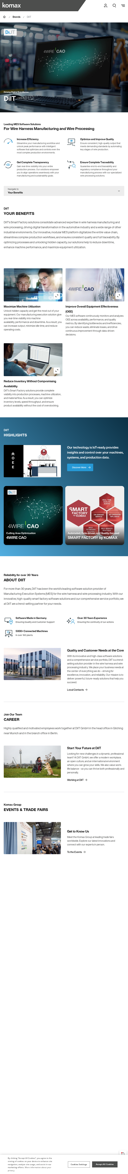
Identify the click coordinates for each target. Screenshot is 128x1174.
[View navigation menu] (123, 5)
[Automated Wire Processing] (12, 5)
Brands (16, 17)
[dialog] (64, 1164)
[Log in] (105, 5)
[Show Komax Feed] (123, 1154)
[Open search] (114, 5)
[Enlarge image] (57, 296)
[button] (79, 1164)
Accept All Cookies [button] (105, 1164)
